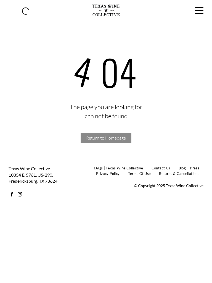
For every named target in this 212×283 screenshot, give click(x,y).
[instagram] (20, 195)
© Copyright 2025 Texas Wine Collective (168, 185)
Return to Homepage (106, 138)
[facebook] (12, 195)
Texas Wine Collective (29, 168)
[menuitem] (118, 168)
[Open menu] (199, 10)
